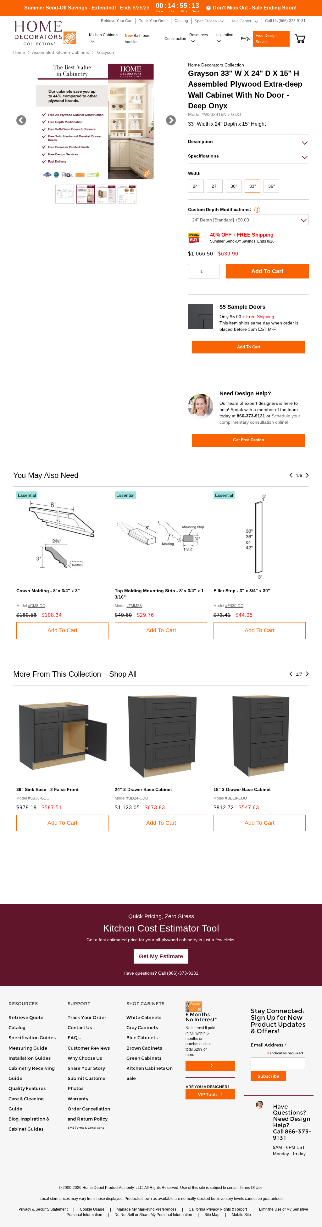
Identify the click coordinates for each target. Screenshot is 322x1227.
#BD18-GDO (236, 798)
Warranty (78, 1099)
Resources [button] (198, 35)
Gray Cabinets (142, 1027)
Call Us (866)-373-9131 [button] (285, 21)
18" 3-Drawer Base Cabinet (242, 789)
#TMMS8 (134, 606)
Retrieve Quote (25, 1017)
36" (271, 186)
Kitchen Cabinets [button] (103, 35)
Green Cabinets (143, 1058)
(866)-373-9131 (182, 973)
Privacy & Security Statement (43, 1209)
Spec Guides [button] (206, 21)
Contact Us (80, 1027)
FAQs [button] (245, 39)
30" (233, 186)
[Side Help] (256, 209)
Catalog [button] (181, 21)
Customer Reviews (89, 1048)
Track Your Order (87, 1017)
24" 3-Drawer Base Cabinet (143, 789)
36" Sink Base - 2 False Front (47, 789)
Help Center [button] (240, 21)
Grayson (105, 52)
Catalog (16, 1027)
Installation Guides (29, 1058)
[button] (300, 38)
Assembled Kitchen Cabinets (60, 52)
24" (196, 186)
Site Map (211, 1215)
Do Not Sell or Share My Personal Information (153, 1215)
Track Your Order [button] (153, 21)
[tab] (248, 142)
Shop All (122, 674)
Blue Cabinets (142, 1038)
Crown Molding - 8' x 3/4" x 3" (48, 590)
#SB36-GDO (38, 798)
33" (252, 186)
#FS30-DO (234, 606)
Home (19, 52)
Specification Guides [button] (32, 1038)
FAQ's (74, 1038)
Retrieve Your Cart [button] (116, 21)
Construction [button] (175, 39)
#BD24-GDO (137, 798)
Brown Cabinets (144, 1048)
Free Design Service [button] (266, 38)
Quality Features (27, 1088)
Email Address (277, 1049)
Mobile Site (241, 1215)
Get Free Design (248, 440)
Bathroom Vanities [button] (137, 38)
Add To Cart (267, 271)
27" (215, 186)
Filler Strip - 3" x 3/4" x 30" (242, 590)
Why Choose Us (85, 1058)
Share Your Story (86, 1068)
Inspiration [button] (224, 35)
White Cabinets (143, 1017)
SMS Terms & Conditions (86, 1127)
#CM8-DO (36, 606)
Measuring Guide (27, 1048)
